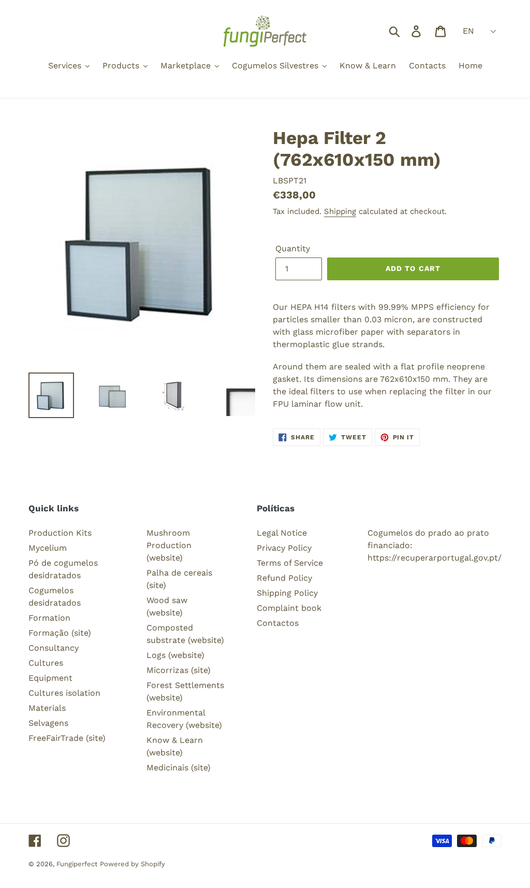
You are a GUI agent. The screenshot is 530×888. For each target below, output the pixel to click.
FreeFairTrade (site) (67, 738)
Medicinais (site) (178, 767)
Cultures (45, 663)
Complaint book (289, 608)
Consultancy (53, 648)
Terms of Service (290, 563)
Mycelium (47, 548)
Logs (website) (175, 655)
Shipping (340, 211)
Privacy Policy (284, 548)
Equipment (50, 678)
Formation (49, 618)
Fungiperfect (76, 864)
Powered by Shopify (132, 864)
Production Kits (60, 533)
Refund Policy (284, 578)
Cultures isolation (64, 693)
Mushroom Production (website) (169, 545)
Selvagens (48, 723)
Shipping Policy (287, 593)
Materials (47, 708)
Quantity (292, 248)
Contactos (278, 623)
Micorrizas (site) (178, 670)
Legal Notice (282, 533)
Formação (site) (59, 633)
